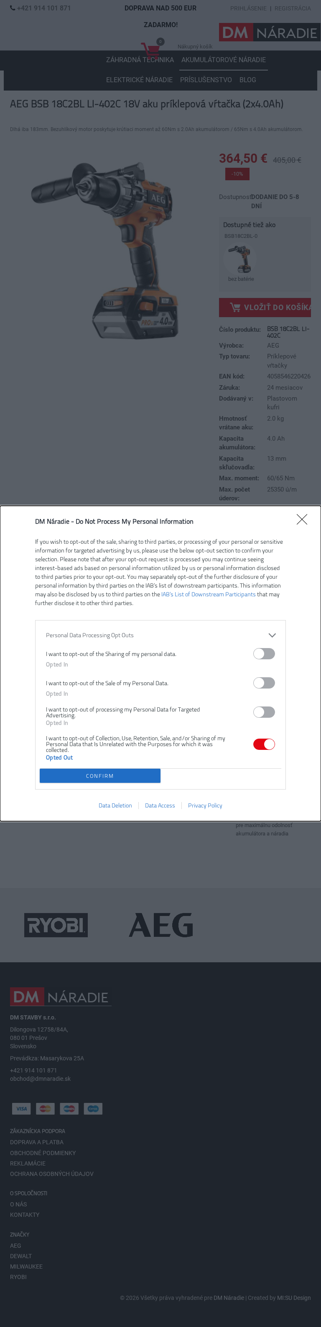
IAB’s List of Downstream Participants (208, 594)
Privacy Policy (205, 805)
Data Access (160, 805)
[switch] (264, 653)
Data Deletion (115, 805)
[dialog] (160, 663)
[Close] (305, 522)
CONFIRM (100, 776)
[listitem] (160, 635)
